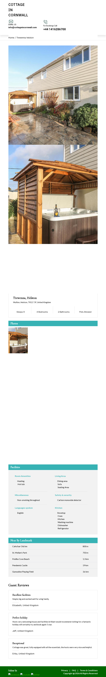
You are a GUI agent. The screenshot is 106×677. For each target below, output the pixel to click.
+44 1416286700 (54, 29)
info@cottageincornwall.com (22, 27)
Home (11, 37)
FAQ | (75, 670)
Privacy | (66, 670)
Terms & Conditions (89, 670)
